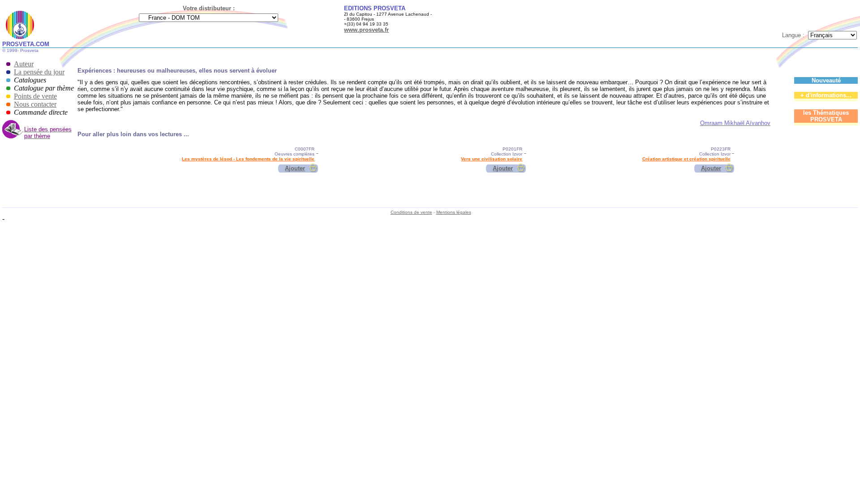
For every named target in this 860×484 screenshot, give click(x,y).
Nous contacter (35, 104)
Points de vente (35, 96)
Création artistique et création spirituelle (686, 158)
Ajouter (295, 168)
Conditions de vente (411, 212)
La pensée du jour (39, 72)
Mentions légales (453, 212)
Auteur (24, 64)
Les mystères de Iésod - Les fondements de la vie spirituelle (248, 158)
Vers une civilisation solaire (491, 158)
